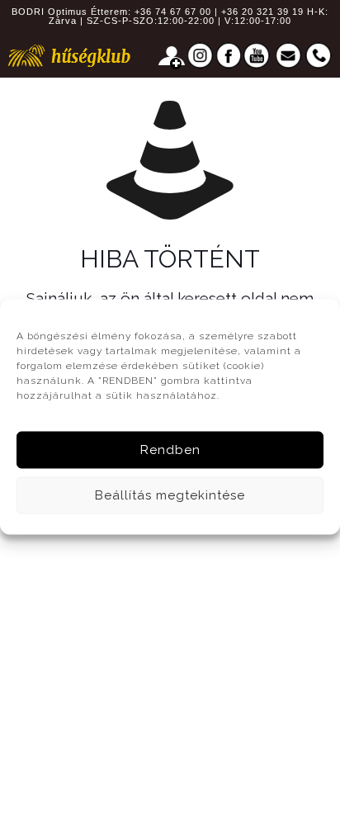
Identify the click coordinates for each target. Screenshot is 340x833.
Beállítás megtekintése (170, 495)
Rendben (170, 450)
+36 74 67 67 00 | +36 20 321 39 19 (219, 12)
